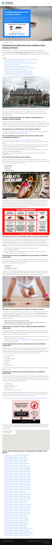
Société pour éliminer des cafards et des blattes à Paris (15, 491)
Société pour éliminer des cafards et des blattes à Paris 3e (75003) (17, 466)
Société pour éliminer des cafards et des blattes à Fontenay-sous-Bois (17, 504)
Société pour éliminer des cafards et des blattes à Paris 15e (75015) (17, 492)
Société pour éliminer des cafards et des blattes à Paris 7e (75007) (17, 473)
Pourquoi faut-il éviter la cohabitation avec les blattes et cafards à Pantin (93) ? (19, 67)
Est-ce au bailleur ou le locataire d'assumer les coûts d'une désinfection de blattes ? (20, 62)
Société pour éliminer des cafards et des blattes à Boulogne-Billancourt (18, 532)
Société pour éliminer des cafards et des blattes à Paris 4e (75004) (17, 468)
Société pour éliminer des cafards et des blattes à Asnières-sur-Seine (17, 505)
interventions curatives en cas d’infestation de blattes (19, 339)
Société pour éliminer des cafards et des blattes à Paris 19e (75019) (17, 497)
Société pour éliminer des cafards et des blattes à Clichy (15, 502)
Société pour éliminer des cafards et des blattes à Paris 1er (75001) (17, 496)
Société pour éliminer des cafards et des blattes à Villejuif (15, 525)
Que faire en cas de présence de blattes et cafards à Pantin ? (16, 69)
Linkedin (44, 541)
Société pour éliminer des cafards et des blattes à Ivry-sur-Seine (16, 510)
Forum (48, 541)
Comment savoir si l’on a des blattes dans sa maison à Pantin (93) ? (17, 66)
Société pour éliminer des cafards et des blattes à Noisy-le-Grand (17, 535)
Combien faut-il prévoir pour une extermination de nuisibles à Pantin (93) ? (18, 74)
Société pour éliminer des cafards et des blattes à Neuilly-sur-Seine (17, 512)
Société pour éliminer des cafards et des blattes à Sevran (15, 515)
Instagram (40, 541)
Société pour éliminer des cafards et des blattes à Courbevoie (16, 517)
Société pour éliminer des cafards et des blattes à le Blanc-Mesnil (17, 463)
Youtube (31, 541)
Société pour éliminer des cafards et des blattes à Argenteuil (16, 527)
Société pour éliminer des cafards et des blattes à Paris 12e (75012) (17, 479)
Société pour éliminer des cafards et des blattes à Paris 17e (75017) (17, 483)
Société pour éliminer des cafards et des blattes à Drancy (15, 465)
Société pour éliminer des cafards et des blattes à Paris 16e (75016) (17, 489)
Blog (28, 541)
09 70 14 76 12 (18, 34)
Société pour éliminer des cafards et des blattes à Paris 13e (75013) (17, 484)
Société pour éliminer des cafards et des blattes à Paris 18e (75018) (17, 494)
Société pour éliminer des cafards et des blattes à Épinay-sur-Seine (17, 509)
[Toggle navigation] (49, 3)
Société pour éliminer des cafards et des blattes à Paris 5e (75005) (17, 469)
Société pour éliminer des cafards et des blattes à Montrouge (16, 518)
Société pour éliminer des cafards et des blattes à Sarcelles (15, 522)
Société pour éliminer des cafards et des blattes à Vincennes (16, 500)
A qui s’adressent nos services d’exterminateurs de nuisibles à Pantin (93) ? (18, 72)
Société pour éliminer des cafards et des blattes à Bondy (15, 461)
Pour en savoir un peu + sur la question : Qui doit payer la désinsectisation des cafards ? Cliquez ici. (21, 139)
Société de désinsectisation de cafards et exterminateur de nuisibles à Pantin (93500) (20, 59)
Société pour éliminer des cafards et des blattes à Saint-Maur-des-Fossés (18, 533)
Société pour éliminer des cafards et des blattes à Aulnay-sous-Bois (17, 514)
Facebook (35, 541)
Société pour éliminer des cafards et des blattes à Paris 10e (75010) (17, 481)
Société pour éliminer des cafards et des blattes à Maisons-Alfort (17, 523)
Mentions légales (46, 542)
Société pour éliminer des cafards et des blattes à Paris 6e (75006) (17, 471)
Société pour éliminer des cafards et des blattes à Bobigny (15, 456)
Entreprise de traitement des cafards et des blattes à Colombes (16, 520)
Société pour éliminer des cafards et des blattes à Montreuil (15, 458)
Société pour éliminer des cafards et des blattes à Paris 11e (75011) (17, 486)
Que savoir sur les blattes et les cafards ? (12, 64)
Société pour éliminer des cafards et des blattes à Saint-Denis (16, 460)
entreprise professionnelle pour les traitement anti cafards (24, 131)
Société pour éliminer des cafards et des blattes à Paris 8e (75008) (17, 474)
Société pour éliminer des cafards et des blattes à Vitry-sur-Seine (17, 530)
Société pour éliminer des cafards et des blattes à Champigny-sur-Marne (18, 528)
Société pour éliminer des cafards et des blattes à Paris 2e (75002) (17, 499)
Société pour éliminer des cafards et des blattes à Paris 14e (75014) (17, 487)
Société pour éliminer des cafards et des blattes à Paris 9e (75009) (17, 478)
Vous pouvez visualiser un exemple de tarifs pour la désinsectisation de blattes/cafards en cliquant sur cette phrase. (24, 398)
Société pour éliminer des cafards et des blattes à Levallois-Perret (17, 507)
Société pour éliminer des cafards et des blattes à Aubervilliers (16, 455)
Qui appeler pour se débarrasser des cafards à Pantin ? (15, 61)
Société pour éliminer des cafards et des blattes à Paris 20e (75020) (17, 476)
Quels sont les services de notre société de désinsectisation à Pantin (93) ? (18, 71)
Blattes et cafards (9, 42)
